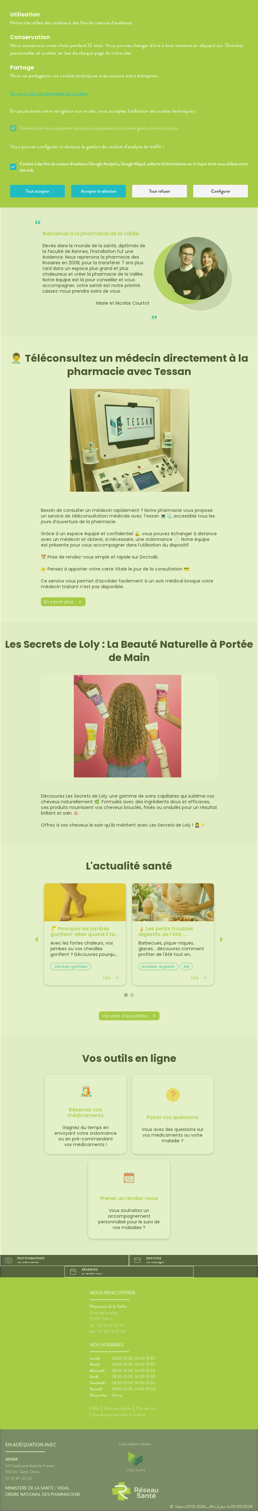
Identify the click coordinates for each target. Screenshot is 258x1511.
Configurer (220, 191)
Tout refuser (159, 191)
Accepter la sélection (98, 191)
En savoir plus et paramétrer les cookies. (49, 93)
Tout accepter (37, 191)
